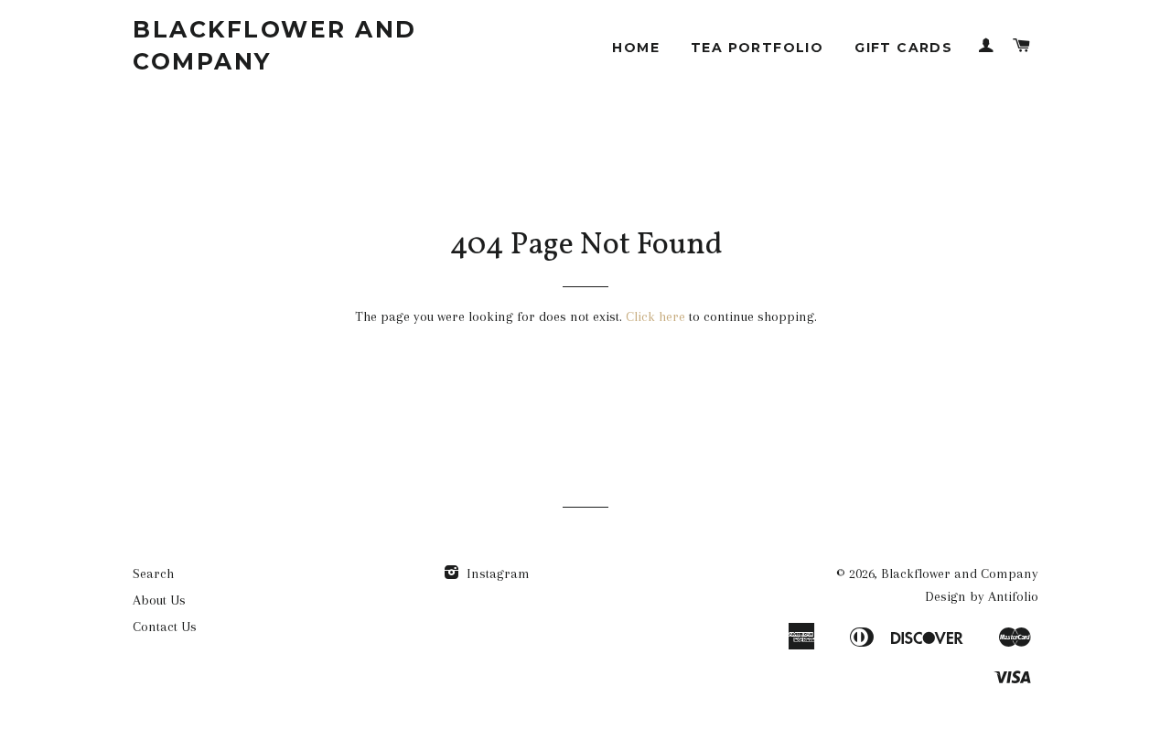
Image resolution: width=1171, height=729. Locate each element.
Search (153, 573)
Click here (655, 316)
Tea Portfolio (757, 47)
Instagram (496, 573)
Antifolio (1013, 596)
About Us (159, 600)
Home (636, 47)
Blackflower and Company (275, 45)
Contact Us (165, 626)
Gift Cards (903, 47)
